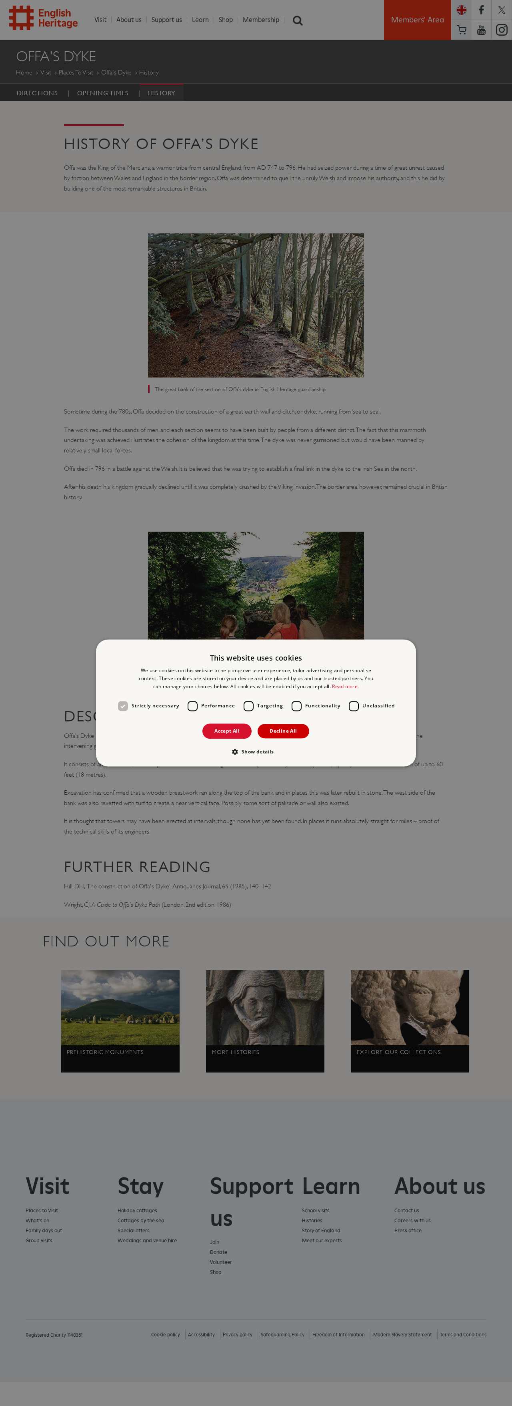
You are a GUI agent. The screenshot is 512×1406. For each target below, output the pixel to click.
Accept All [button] (227, 730)
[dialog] (256, 702)
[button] (256, 752)
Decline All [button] (283, 730)
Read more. (345, 686)
